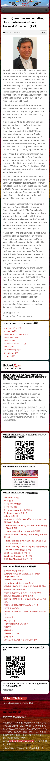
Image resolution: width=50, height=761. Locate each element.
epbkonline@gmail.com (21, 741)
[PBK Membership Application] (25, 478)
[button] (43, 32)
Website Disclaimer (14, 698)
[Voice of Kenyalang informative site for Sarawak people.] (25, 3)
